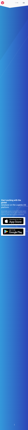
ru (17, 2)
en (16, 2)
